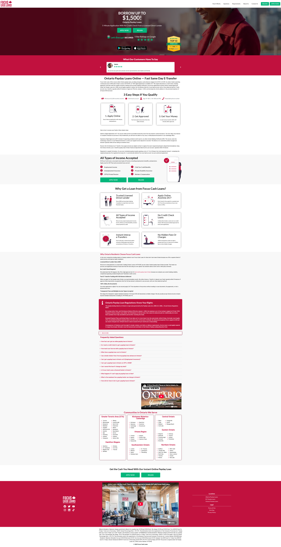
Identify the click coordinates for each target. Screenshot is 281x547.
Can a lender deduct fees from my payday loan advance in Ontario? (121, 356)
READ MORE (105, 333)
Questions (226, 4)
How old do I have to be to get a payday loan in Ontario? (118, 381)
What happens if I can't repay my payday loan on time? (117, 373)
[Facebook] (65, 506)
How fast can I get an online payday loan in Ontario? (117, 341)
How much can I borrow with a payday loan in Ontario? (117, 348)
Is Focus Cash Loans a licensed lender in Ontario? (116, 370)
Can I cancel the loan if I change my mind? (113, 366)
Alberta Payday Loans (212, 497)
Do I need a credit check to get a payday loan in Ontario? (118, 345)
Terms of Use (211, 508)
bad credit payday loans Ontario (143, 272)
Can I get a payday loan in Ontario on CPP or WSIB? (116, 363)
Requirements (236, 4)
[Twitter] (69, 506)
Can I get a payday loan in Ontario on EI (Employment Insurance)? (120, 359)
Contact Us (255, 4)
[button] (100, 67)
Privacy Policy (212, 512)
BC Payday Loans (210, 499)
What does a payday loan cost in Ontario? (113, 352)
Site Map (211, 510)
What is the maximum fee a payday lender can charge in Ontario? (120, 377)
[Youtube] (73, 506)
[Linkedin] (69, 510)
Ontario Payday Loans (212, 501)
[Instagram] (65, 510)
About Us (246, 4)
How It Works (216, 4)
